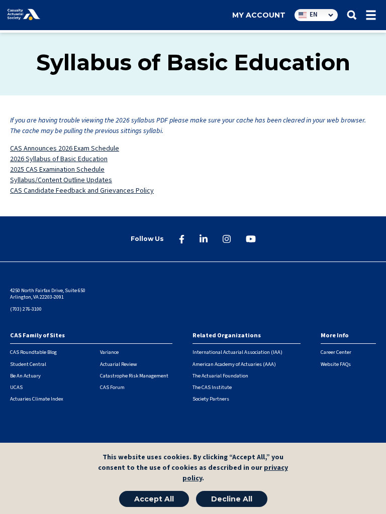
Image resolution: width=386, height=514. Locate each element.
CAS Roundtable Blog (33, 352)
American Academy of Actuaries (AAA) (234, 364)
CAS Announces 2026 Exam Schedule (64, 149)
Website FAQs (336, 364)
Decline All (231, 498)
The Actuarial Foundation (220, 375)
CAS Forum (112, 387)
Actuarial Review (118, 364)
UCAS (16, 387)
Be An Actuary (25, 375)
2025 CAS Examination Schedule (57, 170)
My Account (258, 15)
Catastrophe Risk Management (134, 375)
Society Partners (210, 399)
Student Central (28, 364)
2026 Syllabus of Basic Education (59, 159)
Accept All (154, 498)
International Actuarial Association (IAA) (237, 352)
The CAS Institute (212, 387)
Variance (109, 352)
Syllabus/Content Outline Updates (61, 180)
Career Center (336, 352)
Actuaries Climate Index (36, 399)
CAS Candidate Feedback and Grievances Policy (82, 191)
